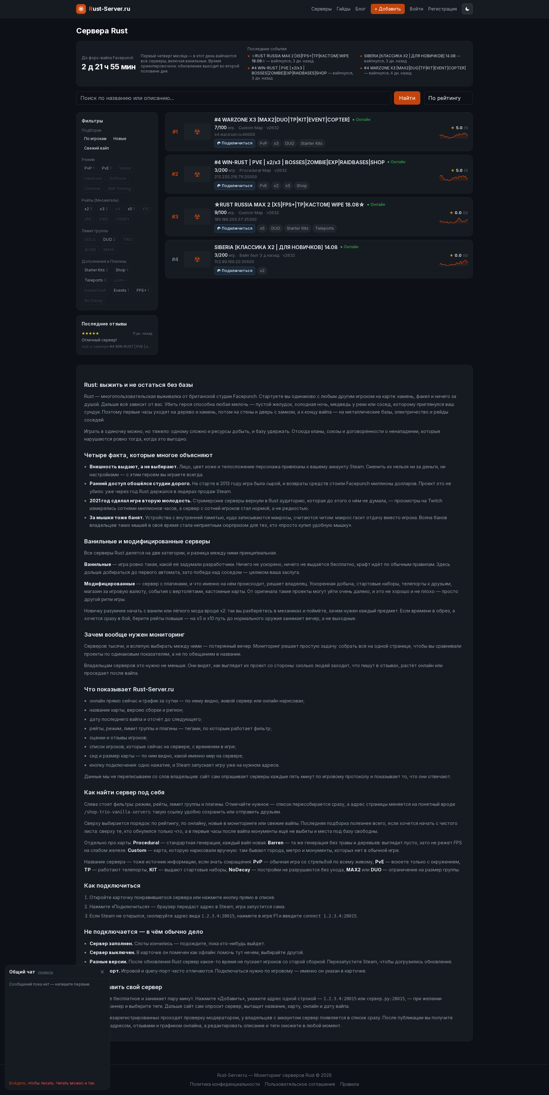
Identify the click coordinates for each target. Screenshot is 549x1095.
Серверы (321, 8)
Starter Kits (96, 270)
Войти (416, 8)
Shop (122, 270)
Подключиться (237, 143)
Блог (361, 8)
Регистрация (442, 8)
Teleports (95, 280)
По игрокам (95, 138)
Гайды (343, 8)
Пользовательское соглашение (300, 1084)
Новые (119, 138)
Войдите (17, 1083)
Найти (407, 98)
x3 (104, 208)
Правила (349, 1084)
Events (121, 290)
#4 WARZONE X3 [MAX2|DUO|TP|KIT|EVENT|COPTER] (415, 68)
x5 (131, 208)
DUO (109, 239)
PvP (89, 168)
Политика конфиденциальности (225, 1084)
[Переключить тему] (467, 8)
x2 (88, 208)
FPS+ (143, 290)
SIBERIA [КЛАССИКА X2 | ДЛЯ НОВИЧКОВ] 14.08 (410, 55)
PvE (107, 168)
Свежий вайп (96, 148)
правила (45, 972)
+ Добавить (388, 8)
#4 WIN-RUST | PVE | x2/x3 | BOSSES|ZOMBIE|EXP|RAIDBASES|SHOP (289, 70)
